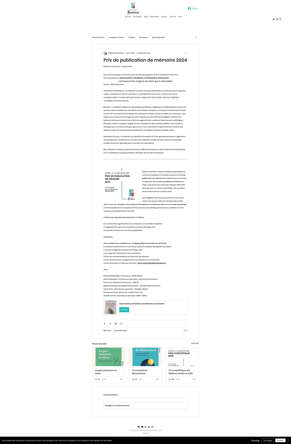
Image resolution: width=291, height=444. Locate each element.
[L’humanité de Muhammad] (145, 357)
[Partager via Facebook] (104, 324)
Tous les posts (98, 37)
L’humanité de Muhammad (139, 372)
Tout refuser (267, 440)
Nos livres (143, 37)
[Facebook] (139, 427)
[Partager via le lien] (121, 324)
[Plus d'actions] (186, 53)
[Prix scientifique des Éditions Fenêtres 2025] (182, 357)
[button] (280, 18)
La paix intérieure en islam (106, 372)
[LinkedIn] (274, 19)
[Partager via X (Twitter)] (110, 324)
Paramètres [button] (255, 440)
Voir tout (195, 343)
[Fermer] (288, 440)
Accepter (280, 440)
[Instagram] (277, 19)
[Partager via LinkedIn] (116, 324)
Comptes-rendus (116, 37)
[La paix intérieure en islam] (108, 357)
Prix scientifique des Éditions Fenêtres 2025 (181, 372)
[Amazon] (145, 427)
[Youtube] (142, 427)
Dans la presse (158, 37)
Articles (131, 37)
